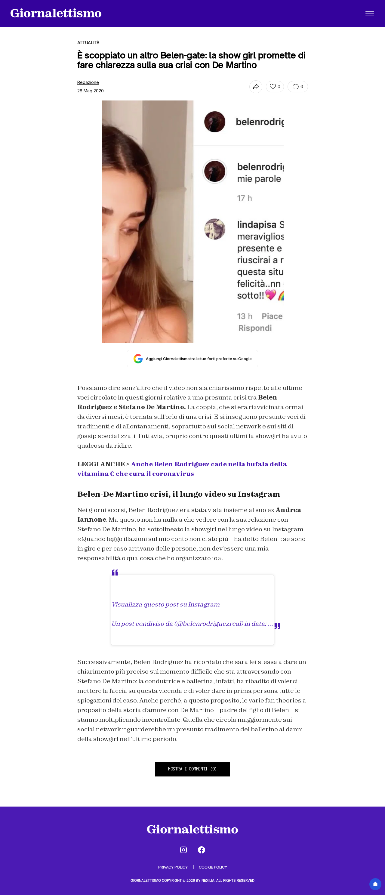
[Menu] (369, 14)
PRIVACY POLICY (173, 867)
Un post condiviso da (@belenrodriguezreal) (177, 624)
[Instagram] (183, 850)
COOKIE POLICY (213, 867)
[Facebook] (202, 850)
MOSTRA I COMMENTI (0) (192, 769)
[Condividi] (255, 86)
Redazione (88, 82)
